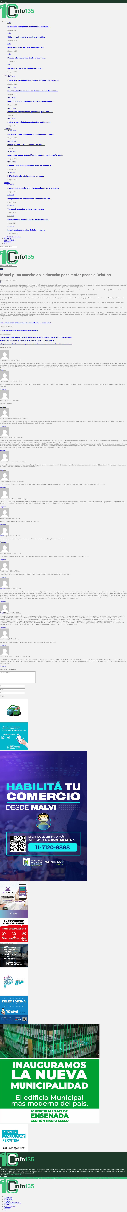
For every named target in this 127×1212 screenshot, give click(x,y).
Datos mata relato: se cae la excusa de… (25, 68)
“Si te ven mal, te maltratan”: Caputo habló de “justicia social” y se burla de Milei (27, 340)
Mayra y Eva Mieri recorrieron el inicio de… (26, 145)
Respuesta (3, 370)
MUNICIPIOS (8, 129)
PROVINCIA (8, 75)
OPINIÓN (7, 183)
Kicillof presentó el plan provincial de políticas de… (29, 122)
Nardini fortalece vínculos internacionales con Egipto (30, 134)
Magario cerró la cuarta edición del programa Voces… (31, 101)
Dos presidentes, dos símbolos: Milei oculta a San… (29, 199)
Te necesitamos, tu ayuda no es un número (26, 209)
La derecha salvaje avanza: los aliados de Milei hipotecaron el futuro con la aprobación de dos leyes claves (35, 337)
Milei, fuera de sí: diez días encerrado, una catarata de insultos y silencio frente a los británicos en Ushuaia (36, 344)
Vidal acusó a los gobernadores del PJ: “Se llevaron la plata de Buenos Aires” (25, 323)
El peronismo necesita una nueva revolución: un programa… (33, 188)
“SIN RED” (7, 241)
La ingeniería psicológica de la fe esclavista (26, 230)
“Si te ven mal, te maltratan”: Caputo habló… (26, 37)
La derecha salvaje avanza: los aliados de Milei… (28, 27)
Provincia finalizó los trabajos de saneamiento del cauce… (32, 91)
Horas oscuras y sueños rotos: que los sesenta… (28, 219)
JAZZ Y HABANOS (10, 240)
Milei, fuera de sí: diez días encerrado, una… (26, 47)
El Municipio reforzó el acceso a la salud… (25, 176)
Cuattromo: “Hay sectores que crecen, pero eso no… (30, 112)
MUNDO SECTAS (9, 238)
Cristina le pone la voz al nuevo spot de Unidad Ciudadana (19, 330)
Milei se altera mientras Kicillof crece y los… (26, 58)
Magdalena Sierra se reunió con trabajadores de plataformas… (35, 155)
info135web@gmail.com (13, 1174)
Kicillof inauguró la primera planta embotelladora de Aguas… (33, 80)
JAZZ (5, 243)
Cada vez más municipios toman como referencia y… (29, 166)
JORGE (2, 613)
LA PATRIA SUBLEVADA (12, 236)
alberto (2, 536)
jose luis (2, 588)
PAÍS (5, 21)
